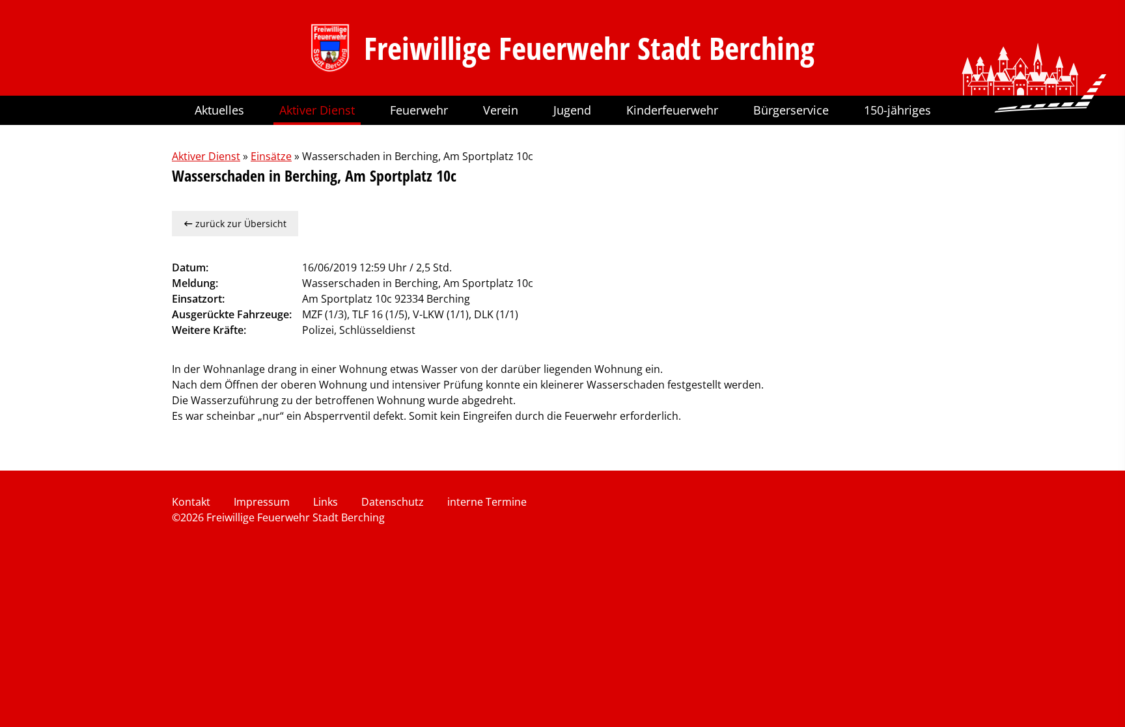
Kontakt (191, 502)
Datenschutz (392, 502)
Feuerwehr (419, 110)
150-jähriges (897, 110)
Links (325, 502)
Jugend (572, 110)
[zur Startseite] (330, 47)
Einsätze (271, 156)
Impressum (262, 502)
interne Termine (487, 502)
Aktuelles (219, 110)
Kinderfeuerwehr (672, 110)
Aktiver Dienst (317, 110)
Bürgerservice (791, 110)
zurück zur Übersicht (239, 223)
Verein (500, 110)
